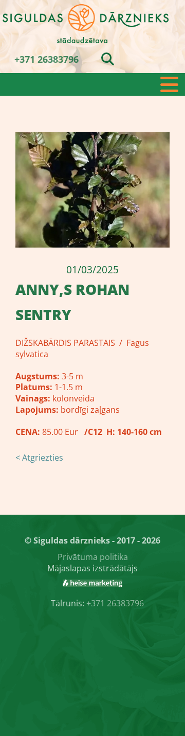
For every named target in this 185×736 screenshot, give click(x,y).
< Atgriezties (39, 457)
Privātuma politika (93, 557)
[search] (108, 58)
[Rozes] (92, 584)
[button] (92, 84)
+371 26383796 (46, 59)
